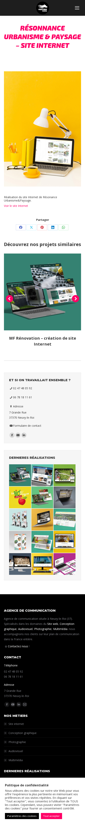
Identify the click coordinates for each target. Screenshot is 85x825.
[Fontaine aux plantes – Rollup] (20, 542)
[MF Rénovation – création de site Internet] (20, 475)
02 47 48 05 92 (22, 388)
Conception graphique (22, 733)
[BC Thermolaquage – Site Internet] (65, 498)
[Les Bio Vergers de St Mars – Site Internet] (42, 498)
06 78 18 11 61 (22, 397)
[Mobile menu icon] (77, 8)
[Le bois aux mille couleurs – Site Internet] (42, 520)
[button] (9, 298)
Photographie (43, 629)
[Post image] (42, 292)
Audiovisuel (25, 629)
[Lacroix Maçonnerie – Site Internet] (65, 542)
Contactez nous (18, 646)
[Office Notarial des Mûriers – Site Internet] (42, 564)
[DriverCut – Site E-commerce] (42, 542)
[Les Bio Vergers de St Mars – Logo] (20, 498)
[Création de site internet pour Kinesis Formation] (42, 475)
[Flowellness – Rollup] (20, 520)
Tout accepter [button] (51, 816)
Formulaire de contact (27, 425)
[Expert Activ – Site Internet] (65, 564)
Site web (52, 624)
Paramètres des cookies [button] (22, 816)
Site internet (16, 724)
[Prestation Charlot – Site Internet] (20, 564)
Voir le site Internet (16, 206)
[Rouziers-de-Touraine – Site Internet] (65, 520)
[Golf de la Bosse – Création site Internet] (65, 475)
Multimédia (60, 629)
